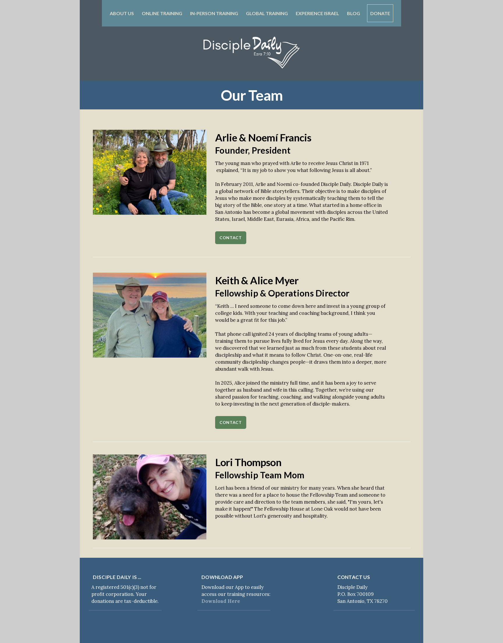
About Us (122, 13)
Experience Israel (318, 13)
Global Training (267, 13)
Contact (230, 237)
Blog (353, 13)
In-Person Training (214, 13)
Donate (380, 13)
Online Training (162, 13)
